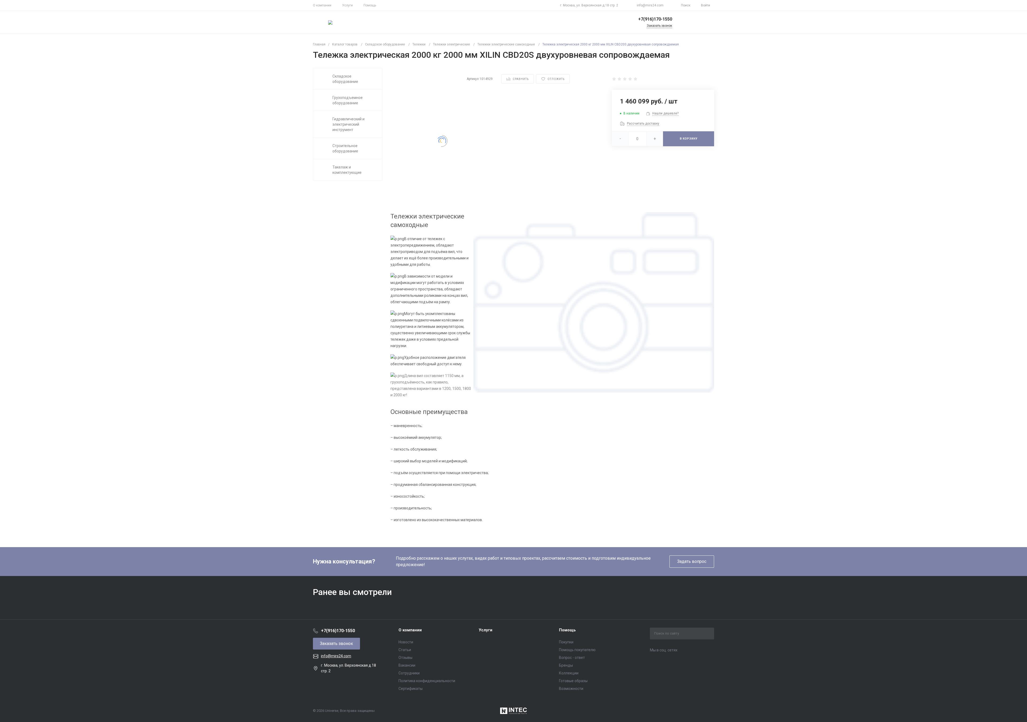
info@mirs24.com (650, 5)
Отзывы (405, 657)
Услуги (347, 5)
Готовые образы (573, 681)
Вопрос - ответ (572, 657)
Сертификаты (410, 688)
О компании (322, 5)
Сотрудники (409, 673)
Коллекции (568, 673)
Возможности (571, 688)
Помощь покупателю (577, 650)
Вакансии (406, 665)
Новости (405, 642)
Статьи (404, 650)
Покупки (566, 642)
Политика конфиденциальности (426, 681)
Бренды (566, 665)
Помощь (369, 5)
